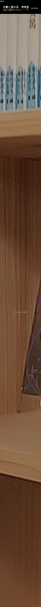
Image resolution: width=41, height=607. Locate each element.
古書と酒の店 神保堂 (16, 6)
